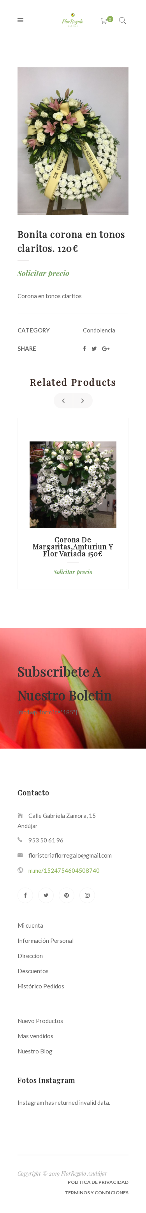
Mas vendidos (35, 1035)
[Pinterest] (66, 895)
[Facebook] (25, 895)
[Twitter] (46, 895)
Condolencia (99, 330)
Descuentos (33, 970)
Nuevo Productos (40, 1020)
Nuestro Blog (35, 1051)
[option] (73, 503)
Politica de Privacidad (98, 1182)
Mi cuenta (30, 925)
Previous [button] (63, 400)
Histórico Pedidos (41, 986)
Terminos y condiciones (96, 1192)
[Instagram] (87, 895)
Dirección (30, 955)
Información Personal (46, 940)
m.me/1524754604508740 (64, 870)
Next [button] (83, 400)
